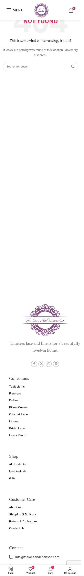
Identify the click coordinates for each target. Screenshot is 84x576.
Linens (13, 421)
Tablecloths (17, 386)
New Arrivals (17, 471)
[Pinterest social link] (56, 364)
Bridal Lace (17, 428)
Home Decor (18, 435)
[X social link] (41, 364)
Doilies (14, 400)
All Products (17, 464)
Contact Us (16, 528)
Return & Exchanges (23, 521)
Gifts (12, 478)
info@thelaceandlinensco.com (37, 557)
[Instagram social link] (49, 364)
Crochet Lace (18, 414)
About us (15, 507)
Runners (15, 393)
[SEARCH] (73, 66)
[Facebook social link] (34, 364)
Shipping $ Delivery (22, 514)
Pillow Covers (18, 407)
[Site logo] (41, 10)
